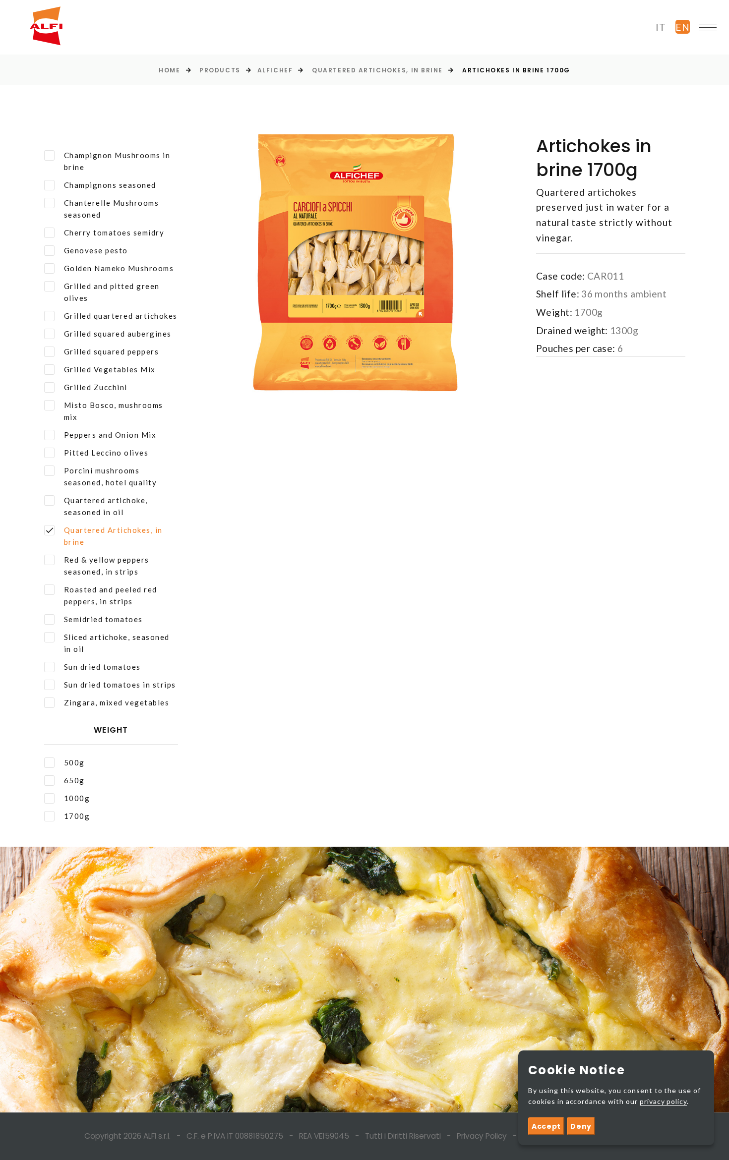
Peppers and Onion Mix (110, 434)
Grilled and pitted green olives (112, 292)
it (661, 27)
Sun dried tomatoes (102, 666)
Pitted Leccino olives (106, 452)
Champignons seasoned (110, 184)
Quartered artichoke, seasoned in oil (106, 506)
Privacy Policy (482, 1136)
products (219, 70)
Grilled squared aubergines (118, 333)
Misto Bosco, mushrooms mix (113, 411)
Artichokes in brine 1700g (516, 70)
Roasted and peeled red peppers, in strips (110, 595)
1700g (77, 816)
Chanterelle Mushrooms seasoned (111, 208)
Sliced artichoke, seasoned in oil (117, 643)
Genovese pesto (96, 250)
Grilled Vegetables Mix (110, 369)
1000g (77, 798)
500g (74, 762)
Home (169, 70)
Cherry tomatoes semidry (114, 232)
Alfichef (275, 70)
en (682, 27)
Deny (581, 1126)
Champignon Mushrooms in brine (117, 161)
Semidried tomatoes (103, 619)
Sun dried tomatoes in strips (120, 684)
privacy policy (663, 1101)
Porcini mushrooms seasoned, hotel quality (110, 476)
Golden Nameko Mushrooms (119, 268)
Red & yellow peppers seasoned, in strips (106, 565)
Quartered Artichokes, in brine (377, 70)
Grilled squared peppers (111, 351)
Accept (546, 1126)
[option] (355, 270)
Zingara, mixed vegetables (117, 702)
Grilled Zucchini (95, 387)
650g (74, 780)
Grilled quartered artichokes (121, 315)
